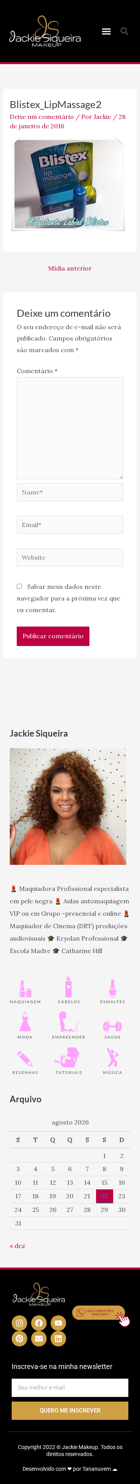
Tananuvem (96, 1469)
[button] (106, 31)
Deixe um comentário (42, 116)
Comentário (37, 371)
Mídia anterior (70, 268)
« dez (17, 1246)
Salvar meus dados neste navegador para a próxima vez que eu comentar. (68, 598)
